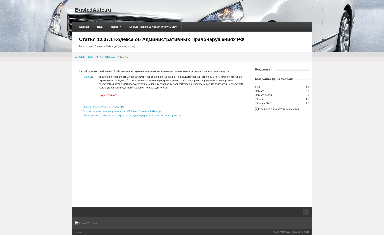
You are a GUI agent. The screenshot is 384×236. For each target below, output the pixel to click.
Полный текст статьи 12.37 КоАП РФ (103, 107)
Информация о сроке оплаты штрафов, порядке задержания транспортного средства (131, 115)
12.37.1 (88, 76)
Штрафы (80, 56)
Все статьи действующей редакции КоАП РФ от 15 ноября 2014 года (121, 111)
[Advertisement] (162, 64)
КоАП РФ (93, 56)
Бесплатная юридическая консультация (153, 26)
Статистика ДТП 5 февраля (274, 78)
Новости (116, 26)
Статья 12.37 (109, 56)
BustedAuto (303, 232)
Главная (84, 26)
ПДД (100, 26)
